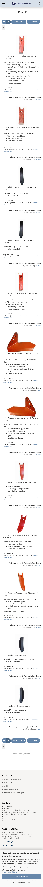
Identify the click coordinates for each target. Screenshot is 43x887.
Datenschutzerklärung (9, 872)
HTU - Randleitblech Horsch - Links (16, 655)
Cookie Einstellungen (11, 820)
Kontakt (7, 808)
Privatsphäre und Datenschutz (15, 814)
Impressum (8, 807)
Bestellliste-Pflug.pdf (9, 786)
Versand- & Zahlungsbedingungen (16, 810)
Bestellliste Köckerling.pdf (11, 780)
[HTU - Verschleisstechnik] (21, 3)
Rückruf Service (9, 818)
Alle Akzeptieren (22, 877)
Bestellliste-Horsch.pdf (10, 783)
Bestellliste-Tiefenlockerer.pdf (13, 793)
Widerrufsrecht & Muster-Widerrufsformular (20, 812)
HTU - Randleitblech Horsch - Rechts (16, 706)
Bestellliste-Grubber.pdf (10, 790)
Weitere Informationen (21, 882)
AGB (5, 816)
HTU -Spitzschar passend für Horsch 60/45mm (20, 482)
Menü (3, 3)
